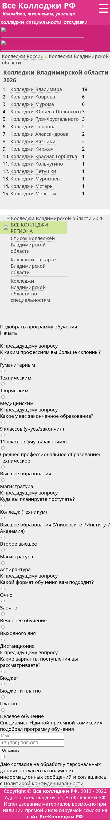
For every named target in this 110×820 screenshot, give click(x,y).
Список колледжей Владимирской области (33, 244)
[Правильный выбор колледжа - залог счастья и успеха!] (55, 218)
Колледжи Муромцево (36, 178)
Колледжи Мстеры (32, 186)
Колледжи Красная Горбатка (43, 156)
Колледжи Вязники (33, 141)
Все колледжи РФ (55, 791)
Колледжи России (23, 56)
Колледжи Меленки (33, 193)
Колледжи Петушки (33, 171)
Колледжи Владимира (36, 89)
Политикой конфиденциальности (44, 783)
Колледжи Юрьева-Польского (45, 111)
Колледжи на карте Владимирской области (33, 265)
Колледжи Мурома (32, 104)
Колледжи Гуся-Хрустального (44, 119)
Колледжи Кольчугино (36, 163)
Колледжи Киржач (32, 149)
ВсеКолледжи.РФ (61, 816)
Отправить (10, 750)
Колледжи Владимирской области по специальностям (30, 290)
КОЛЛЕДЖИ (12, 22)
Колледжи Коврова (32, 96)
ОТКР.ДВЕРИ (76, 22)
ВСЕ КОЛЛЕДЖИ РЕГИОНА (29, 227)
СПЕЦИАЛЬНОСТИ (43, 22)
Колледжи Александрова (39, 134)
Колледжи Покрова (33, 126)
